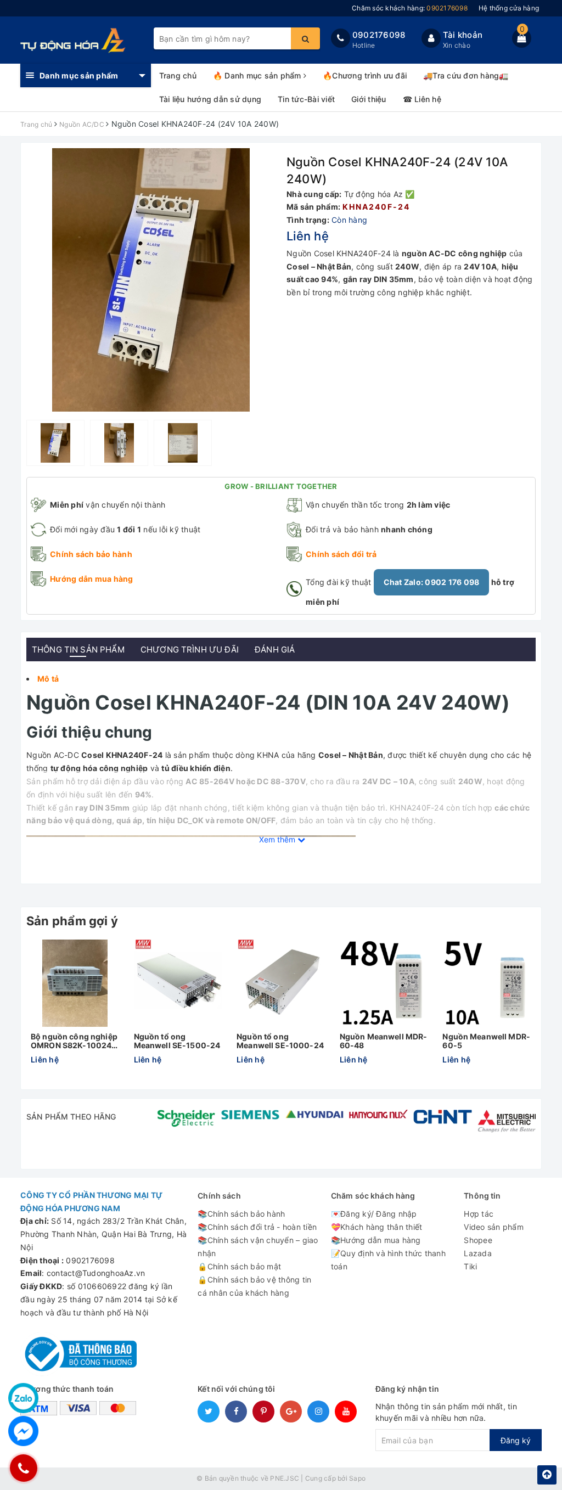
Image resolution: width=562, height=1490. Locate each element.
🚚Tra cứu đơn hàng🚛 (466, 75)
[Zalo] (23, 1398)
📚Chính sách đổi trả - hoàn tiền (257, 1227)
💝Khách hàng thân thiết (377, 1227)
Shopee (478, 1240)
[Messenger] (23, 1431)
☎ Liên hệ (422, 99)
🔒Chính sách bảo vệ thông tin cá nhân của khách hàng (254, 1286)
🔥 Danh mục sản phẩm (258, 75)
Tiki (470, 1266)
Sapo (357, 1478)
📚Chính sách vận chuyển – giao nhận (258, 1246)
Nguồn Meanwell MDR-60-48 (384, 1040)
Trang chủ (177, 75)
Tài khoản (462, 35)
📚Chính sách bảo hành (241, 1213)
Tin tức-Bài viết (306, 99)
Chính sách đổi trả (341, 554)
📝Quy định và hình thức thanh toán (388, 1260)
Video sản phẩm (494, 1227)
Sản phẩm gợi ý (72, 921)
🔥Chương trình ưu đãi (365, 75)
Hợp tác (478, 1213)
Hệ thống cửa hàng (509, 8)
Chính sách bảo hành (91, 554)
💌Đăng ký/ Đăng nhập (374, 1213)
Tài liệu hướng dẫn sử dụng (210, 99)
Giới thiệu (368, 99)
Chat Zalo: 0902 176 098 (432, 582)
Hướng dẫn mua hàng (91, 578)
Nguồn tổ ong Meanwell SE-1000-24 (280, 1040)
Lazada (478, 1253)
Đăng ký (516, 1440)
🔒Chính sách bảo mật (239, 1266)
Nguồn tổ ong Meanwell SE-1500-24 (177, 1040)
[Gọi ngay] (23, 1468)
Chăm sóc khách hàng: (410, 8)
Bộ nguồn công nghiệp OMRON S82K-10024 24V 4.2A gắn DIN (74, 1040)
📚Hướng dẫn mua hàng (376, 1240)
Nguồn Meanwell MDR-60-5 (486, 1040)
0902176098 (379, 35)
